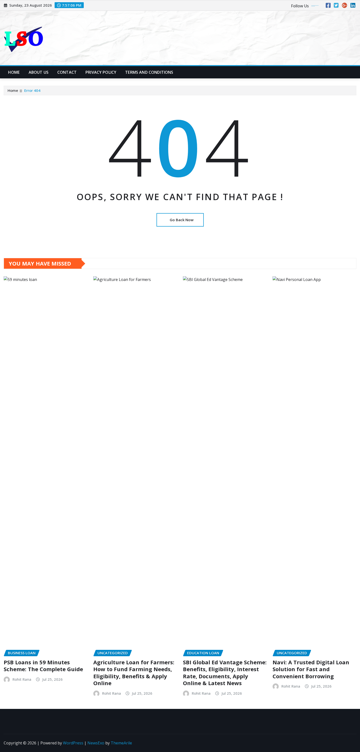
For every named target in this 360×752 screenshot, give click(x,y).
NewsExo (95, 743)
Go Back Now (181, 219)
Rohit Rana (21, 679)
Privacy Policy (100, 72)
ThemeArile (121, 743)
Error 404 (32, 90)
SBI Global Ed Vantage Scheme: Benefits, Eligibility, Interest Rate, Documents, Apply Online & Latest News (225, 672)
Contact (67, 72)
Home (14, 72)
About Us (38, 72)
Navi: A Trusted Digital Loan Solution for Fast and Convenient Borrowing (311, 669)
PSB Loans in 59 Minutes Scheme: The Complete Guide (43, 665)
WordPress (73, 743)
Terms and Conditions (149, 72)
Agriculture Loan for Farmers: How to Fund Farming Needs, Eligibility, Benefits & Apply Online (133, 672)
